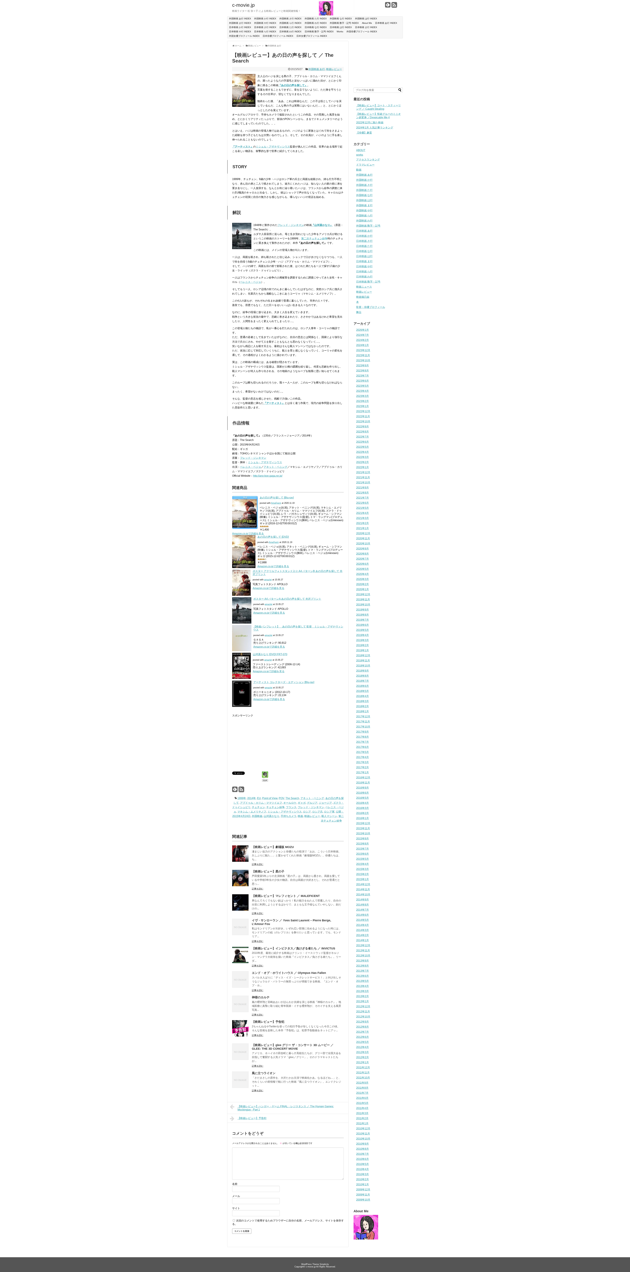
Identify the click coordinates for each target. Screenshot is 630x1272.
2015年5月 (362, 859)
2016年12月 (363, 777)
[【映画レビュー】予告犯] (240, 1035)
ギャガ (302, 802)
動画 (358, 169)
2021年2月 (362, 523)
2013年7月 (362, 970)
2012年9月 (362, 1021)
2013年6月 (362, 976)
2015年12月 (363, 823)
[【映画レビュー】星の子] (240, 885)
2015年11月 (363, 828)
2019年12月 (363, 594)
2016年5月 (362, 797)
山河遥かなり (271, 816)
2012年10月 (363, 1016)
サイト (236, 1208)
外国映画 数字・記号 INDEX (344, 23)
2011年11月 (363, 1072)
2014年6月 (362, 914)
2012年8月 (362, 1026)
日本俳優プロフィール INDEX (278, 36)
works (359, 154)
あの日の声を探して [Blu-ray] (277, 497)
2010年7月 (362, 1154)
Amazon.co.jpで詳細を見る (248, 533)
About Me (367, 23)
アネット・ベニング (275, 467)
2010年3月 (362, 1174)
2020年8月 (362, 553)
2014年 (251, 798)
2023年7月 (362, 375)
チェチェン (258, 807)
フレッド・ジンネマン (291, 225)
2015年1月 (362, 879)
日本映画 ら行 (364, 271)
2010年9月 (362, 1143)
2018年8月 (362, 675)
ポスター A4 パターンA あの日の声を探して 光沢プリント (287, 598)
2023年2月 (362, 401)
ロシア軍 (329, 811)
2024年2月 (362, 340)
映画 (300, 816)
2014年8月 (362, 904)
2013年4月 (362, 986)
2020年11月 (363, 538)
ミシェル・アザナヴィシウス (273, 146)
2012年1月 (362, 1062)
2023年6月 (362, 380)
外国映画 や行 (364, 210)
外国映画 (257, 816)
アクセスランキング (368, 159)
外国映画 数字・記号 (368, 225)
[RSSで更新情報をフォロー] (394, 6)
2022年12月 (363, 411)
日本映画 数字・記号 (368, 281)
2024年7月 (362, 335)
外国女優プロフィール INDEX (244, 36)
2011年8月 (362, 1087)
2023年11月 (363, 355)
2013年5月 (362, 981)
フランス (291, 807)
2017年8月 (362, 736)
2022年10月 (363, 421)
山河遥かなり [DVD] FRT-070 (270, 654)
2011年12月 (363, 1067)
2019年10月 (363, 604)
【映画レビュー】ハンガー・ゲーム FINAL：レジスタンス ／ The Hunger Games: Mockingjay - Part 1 (286, 1108)
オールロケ (289, 802)
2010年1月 (362, 1184)
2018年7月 (362, 680)
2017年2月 (362, 767)
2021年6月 (362, 502)
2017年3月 (362, 762)
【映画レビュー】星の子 (268, 871)
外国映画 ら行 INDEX (290, 23)
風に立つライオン (263, 1073)
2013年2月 (362, 996)
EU (259, 798)
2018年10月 (363, 665)
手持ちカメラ (288, 816)
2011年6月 (362, 1098)
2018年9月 (362, 670)
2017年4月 (362, 757)
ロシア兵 (317, 811)
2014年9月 (362, 899)
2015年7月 (362, 848)
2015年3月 (362, 869)
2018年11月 (363, 660)
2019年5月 (362, 630)
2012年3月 (362, 1052)
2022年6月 (362, 441)
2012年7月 (362, 1031)
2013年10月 (363, 955)
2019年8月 (362, 614)
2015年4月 (362, 864)
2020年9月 (362, 548)
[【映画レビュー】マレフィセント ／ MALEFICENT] (240, 909)
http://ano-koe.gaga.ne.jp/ (267, 475)
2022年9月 (362, 426)
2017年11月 (363, 721)
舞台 (358, 312)
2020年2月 (362, 584)
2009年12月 (363, 1189)
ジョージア (325, 802)
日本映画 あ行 (364, 230)
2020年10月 (363, 543)
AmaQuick (276, 503)
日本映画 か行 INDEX (240, 27)
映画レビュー (334, 69)
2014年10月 (363, 894)
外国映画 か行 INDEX (265, 18)
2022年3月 (362, 457)
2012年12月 (363, 1006)
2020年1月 (362, 589)
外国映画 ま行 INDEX (240, 23)
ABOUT (360, 150)
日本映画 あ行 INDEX (386, 23)
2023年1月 (362, 406)
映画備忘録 (362, 297)
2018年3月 (362, 701)
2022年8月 (362, 431)
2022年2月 (362, 462)
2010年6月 (362, 1159)
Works (340, 31)
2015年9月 (362, 838)
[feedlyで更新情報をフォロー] (388, 6)
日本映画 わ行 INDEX (290, 31)
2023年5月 (362, 385)
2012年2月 (362, 1057)
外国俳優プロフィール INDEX (361, 31)
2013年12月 (363, 945)
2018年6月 (362, 686)
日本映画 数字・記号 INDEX (319, 31)
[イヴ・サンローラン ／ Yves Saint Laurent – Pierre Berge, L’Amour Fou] (240, 934)
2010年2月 (362, 1179)
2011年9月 (362, 1082)
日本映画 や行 (364, 266)
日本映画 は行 (364, 256)
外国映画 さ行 (364, 185)
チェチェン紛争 (275, 807)
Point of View (269, 798)
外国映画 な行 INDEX (341, 18)
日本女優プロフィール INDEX (311, 36)
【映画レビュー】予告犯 (268, 1021)
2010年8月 (362, 1148)
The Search (292, 798)
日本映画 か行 (364, 235)
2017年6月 (362, 747)
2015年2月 (362, 874)
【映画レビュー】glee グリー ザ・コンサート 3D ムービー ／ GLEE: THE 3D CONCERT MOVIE (293, 1046)
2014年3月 (362, 930)
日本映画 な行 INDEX (316, 27)
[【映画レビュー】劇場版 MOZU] (240, 860)
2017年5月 (362, 752)
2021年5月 (362, 508)
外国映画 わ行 (364, 220)
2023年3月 (362, 396)
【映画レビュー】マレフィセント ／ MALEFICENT (286, 896)
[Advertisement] (259, 741)
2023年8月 (362, 370)
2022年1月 (362, 467)
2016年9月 (362, 787)
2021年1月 (362, 528)
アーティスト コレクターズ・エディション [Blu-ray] (283, 682)
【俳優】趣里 (364, 132)
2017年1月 (362, 772)
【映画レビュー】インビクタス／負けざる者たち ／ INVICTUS (293, 948)
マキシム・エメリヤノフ (251, 811)
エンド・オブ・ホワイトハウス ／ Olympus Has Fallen (289, 973)
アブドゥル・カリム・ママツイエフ (261, 802)
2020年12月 (363, 533)
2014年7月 (362, 909)
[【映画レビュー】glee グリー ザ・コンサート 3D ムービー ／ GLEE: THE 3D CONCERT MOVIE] (240, 1059)
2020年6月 (362, 563)
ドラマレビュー (365, 164)
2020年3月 (362, 579)
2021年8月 (362, 492)
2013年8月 (362, 965)
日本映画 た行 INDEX (290, 27)
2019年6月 (362, 625)
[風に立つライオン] (240, 1087)
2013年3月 (362, 991)
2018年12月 (363, 655)
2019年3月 (362, 640)
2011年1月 (362, 1123)
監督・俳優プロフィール (370, 307)
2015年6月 (362, 853)
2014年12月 (363, 884)
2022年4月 (362, 452)
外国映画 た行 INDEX (316, 18)
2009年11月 (363, 1194)
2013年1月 (362, 1001)
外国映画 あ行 (316, 69)
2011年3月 (362, 1113)
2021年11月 (363, 477)
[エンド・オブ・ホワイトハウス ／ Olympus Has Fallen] (240, 986)
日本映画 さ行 (364, 241)
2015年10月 (363, 833)
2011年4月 (362, 1108)
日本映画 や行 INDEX (240, 31)
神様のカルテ (261, 997)
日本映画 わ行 (364, 276)
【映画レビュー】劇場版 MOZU (273, 847)
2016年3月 (362, 808)
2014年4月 (362, 925)
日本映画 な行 (364, 251)
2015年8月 (362, 843)
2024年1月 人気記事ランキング (374, 127)
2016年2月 (362, 813)
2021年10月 (363, 482)
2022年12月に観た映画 (369, 122)
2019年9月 (362, 609)
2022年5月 (362, 446)
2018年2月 (362, 706)
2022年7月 (362, 436)
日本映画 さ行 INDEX (265, 27)
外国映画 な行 (364, 195)
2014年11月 (363, 889)
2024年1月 (362, 345)
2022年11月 (363, 416)
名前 (234, 1184)
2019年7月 (362, 619)
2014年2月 (362, 935)
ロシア (307, 811)
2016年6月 (362, 792)
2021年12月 (363, 472)
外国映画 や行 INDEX (265, 23)
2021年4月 (362, 513)
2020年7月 (362, 558)
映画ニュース (364, 286)
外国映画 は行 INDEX (366, 18)
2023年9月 (362, 365)
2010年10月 (363, 1138)
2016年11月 (363, 782)
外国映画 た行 (364, 190)
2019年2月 (362, 645)
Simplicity (324, 1264)
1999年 (241, 798)
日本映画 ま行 (364, 261)
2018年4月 (362, 696)
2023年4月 (362, 391)
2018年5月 (362, 691)
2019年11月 (363, 599)
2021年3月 (362, 518)
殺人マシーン (329, 816)
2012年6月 (362, 1037)
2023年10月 (363, 360)
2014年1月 (362, 940)
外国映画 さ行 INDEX (290, 18)
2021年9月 (362, 487)
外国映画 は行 (364, 200)
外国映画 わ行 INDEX (316, 23)
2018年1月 (362, 711)
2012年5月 (362, 1042)
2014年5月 (362, 920)
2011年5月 (362, 1103)
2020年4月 (362, 574)
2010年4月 (362, 1169)
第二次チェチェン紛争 (314, 238)
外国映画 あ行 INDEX (240, 18)
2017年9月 (362, 731)
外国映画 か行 (364, 180)
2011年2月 (362, 1118)
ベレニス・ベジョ (250, 282)
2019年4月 (362, 635)
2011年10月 (363, 1077)
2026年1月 (362, 330)
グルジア (312, 802)
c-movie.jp (243, 5)
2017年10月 (363, 726)
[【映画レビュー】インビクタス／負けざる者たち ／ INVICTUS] (240, 962)
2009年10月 (363, 1199)
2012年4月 (362, 1047)
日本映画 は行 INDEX (341, 27)
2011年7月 (362, 1093)
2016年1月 (362, 818)
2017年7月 (362, 742)
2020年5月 (362, 569)
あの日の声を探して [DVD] (273, 536)
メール (236, 1196)
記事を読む (257, 864)
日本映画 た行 (364, 246)
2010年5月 (362, 1164)
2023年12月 (363, 350)
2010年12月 (363, 1128)
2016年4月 (362, 803)
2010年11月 (363, 1133)
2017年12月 (363, 716)
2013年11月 (363, 950)
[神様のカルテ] (240, 1011)
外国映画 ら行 (364, 215)
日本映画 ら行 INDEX (265, 31)
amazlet (268, 579)
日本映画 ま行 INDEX (366, 27)
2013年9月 (362, 960)
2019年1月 (362, 650)
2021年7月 (362, 497)
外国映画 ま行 (364, 205)
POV (281, 798)
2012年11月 (363, 1011)
